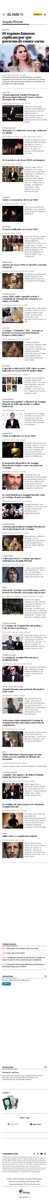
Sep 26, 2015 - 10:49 (19, 811)
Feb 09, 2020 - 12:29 (14, 233)
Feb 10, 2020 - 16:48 (24, 103)
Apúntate (6, 984)
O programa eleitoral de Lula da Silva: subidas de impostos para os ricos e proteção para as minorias (23, 959)
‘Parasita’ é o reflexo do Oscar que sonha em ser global (24, 132)
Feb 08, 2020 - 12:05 (21, 305)
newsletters (7, 976)
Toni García (6, 840)
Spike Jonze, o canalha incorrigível (19, 836)
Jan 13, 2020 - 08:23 (18, 440)
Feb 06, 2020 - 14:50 (21, 375)
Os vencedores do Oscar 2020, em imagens (23, 160)
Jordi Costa (6, 695)
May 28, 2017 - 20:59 (28, 781)
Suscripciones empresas (16, 1184)
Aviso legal (28, 1179)
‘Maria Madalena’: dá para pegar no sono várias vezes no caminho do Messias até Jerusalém (22, 757)
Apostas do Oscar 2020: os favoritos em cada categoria (24, 266)
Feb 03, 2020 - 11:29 (18, 410)
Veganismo (5, 30)
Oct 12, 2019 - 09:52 (24, 501)
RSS (25, 1184)
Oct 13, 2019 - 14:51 (19, 472)
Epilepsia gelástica (8, 524)
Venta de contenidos (19, 1179)
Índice (28, 1184)
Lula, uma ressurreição (16, 953)
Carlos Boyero (7, 763)
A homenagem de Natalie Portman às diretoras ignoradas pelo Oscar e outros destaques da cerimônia (22, 97)
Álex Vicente (6, 632)
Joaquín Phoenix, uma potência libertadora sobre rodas (23, 690)
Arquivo (5, 1093)
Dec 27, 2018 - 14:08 (18, 695)
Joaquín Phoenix (12, 21)
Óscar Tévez (6, 410)
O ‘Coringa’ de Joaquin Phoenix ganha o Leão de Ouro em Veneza (22, 627)
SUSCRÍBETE (37, 14)
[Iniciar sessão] (45, 14)
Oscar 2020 (6, 92)
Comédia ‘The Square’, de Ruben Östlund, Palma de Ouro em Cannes (23, 776)
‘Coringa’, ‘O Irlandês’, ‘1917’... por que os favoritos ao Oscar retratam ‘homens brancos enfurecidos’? (22, 333)
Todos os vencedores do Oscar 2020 (20, 200)
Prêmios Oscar (7, 262)
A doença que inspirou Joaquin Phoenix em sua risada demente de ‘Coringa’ (23, 528)
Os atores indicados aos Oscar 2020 (19, 229)
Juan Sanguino (7, 811)
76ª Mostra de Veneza (9, 623)
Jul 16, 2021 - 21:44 (19, 75)
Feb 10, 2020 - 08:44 (35, 137)
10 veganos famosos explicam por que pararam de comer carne (23, 37)
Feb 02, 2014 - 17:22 (17, 840)
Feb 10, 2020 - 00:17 (14, 164)
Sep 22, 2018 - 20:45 (18, 729)
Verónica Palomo (8, 533)
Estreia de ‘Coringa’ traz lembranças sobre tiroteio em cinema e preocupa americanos (24, 591)
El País (4, 164)
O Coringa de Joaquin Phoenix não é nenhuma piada (20, 659)
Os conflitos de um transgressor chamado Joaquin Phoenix (23, 806)
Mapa (24, 1181)
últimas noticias (9, 944)
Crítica (4, 752)
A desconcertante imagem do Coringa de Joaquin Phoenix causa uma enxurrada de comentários (23, 723)
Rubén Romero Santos (9, 501)
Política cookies (37, 1179)
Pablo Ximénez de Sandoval (11, 137)
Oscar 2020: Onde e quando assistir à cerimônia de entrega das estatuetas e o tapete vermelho (22, 299)
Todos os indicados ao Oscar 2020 (19, 436)
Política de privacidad (15, 1181)
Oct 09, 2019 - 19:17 (21, 533)
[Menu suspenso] (4, 14)
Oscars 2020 (6, 227)
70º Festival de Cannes (9, 772)
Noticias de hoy (35, 1184)
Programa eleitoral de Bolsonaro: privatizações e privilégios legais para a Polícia (23, 965)
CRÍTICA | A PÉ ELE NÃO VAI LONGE (12, 687)
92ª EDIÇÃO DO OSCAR (8, 128)
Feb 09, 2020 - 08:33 (27, 271)
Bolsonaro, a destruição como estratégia (22, 948)
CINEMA (4, 588)
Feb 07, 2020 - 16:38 (23, 339)
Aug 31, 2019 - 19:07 (25, 664)
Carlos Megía (6, 75)
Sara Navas (5, 565)
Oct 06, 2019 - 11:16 (17, 565)
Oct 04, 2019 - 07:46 (35, 596)
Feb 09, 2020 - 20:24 (18, 204)
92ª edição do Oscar (8, 294)
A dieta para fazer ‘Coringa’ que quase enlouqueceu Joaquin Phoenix (21, 560)
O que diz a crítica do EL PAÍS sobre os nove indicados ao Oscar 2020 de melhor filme (23, 370)
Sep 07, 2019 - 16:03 (23, 632)
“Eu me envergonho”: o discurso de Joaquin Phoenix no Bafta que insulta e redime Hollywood (24, 404)
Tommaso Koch (7, 103)
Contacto (9, 1179)
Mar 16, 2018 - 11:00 (20, 763)
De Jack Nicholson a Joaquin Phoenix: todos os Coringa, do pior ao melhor (23, 496)
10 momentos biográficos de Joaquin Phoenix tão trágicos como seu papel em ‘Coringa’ (22, 465)
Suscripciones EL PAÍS (32, 1181)
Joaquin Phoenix (7, 399)
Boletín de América (10, 1072)
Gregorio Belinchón (8, 271)
